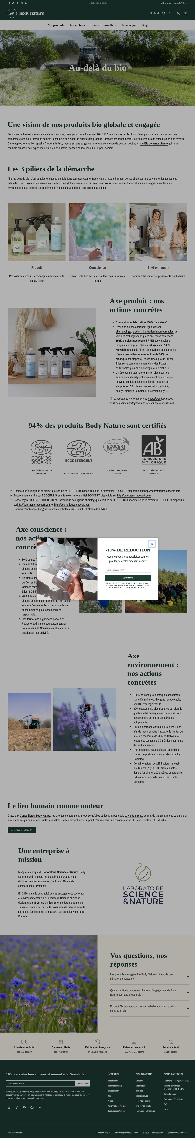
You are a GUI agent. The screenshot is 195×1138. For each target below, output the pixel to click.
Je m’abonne (133, 577)
